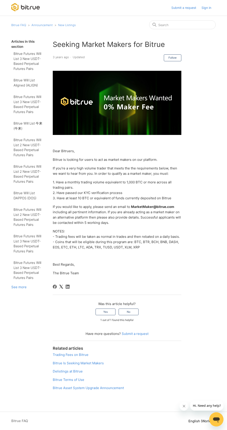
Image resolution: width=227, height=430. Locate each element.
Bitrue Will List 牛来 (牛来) (28, 126)
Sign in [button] (206, 8)
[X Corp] (61, 287)
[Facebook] (55, 287)
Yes (105, 311)
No (128, 311)
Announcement (42, 25)
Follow (172, 57)
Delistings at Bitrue (68, 371)
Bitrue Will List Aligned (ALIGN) (26, 82)
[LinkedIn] (68, 287)
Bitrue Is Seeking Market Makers (78, 363)
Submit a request (183, 8)
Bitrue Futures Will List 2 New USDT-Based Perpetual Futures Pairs (27, 147)
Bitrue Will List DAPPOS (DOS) (25, 195)
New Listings (67, 25)
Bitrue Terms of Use (68, 380)
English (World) (200, 421)
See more (19, 287)
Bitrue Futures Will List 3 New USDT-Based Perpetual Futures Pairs (27, 61)
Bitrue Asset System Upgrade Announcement (88, 388)
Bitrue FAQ (18, 25)
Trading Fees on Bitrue (70, 355)
